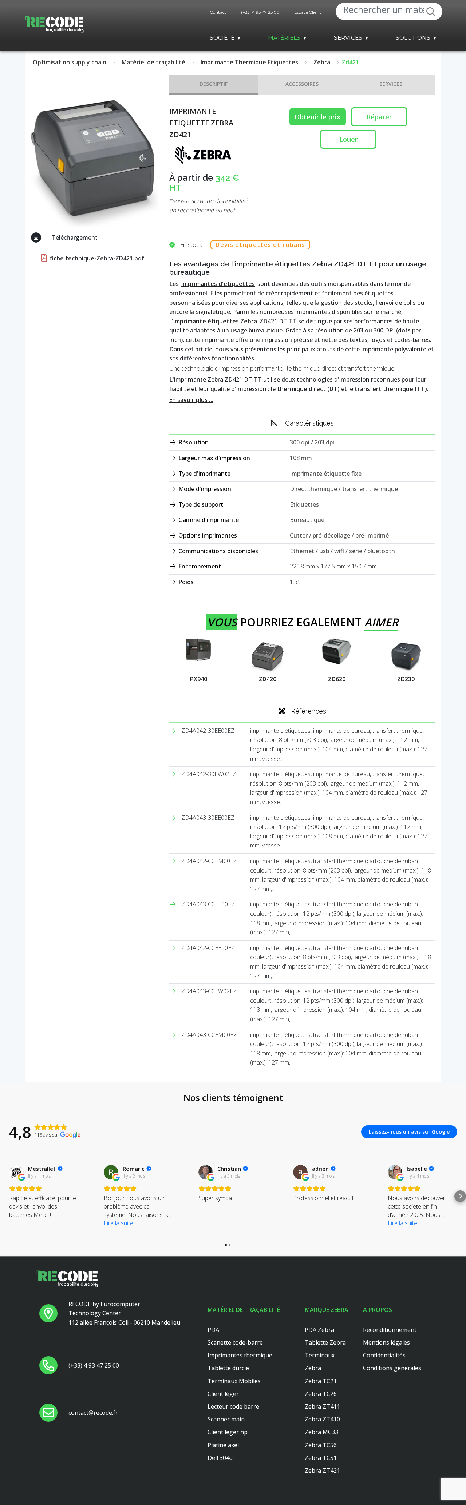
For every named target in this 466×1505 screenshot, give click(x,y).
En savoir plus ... (191, 400)
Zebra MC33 (321, 1432)
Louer (348, 139)
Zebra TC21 (321, 1381)
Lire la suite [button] (118, 1223)
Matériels (284, 37)
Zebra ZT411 (322, 1406)
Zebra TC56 (321, 1445)
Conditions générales (392, 1368)
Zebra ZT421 (322, 1470)
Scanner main (226, 1419)
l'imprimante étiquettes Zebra (213, 321)
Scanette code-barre (235, 1342)
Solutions (413, 37)
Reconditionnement (389, 1330)
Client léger (223, 1394)
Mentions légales (386, 1342)
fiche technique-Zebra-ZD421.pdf (96, 258)
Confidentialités (384, 1355)
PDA (213, 1330)
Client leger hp (228, 1432)
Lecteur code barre (233, 1406)
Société (222, 37)
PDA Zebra (319, 1330)
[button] (6, 1196)
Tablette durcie (228, 1368)
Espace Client (307, 12)
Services (348, 37)
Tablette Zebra (325, 1342)
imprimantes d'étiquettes (218, 284)
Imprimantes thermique (240, 1355)
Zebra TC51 (321, 1458)
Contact (218, 12)
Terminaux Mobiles (234, 1381)
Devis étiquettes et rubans (260, 245)
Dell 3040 (220, 1458)
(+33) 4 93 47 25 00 (260, 12)
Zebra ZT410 (322, 1419)
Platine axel (223, 1445)
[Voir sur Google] (16, 1172)
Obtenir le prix (317, 116)
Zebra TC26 (321, 1394)
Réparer (379, 116)
